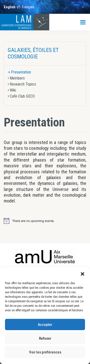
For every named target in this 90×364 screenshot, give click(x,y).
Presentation (21, 72)
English (10, 7)
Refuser (45, 338)
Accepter (45, 324)
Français (28, 7)
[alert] (33, 221)
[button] (82, 273)
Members (17, 78)
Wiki (13, 90)
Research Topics (23, 84)
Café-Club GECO (22, 96)
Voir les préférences (45, 352)
